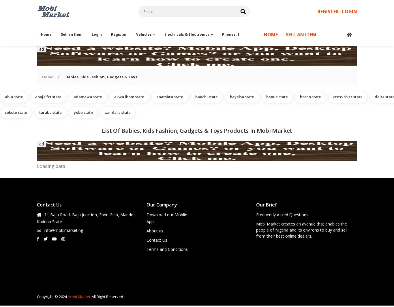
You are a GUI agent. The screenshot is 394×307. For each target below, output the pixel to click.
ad (41, 49)
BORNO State (310, 96)
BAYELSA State (242, 96)
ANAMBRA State (169, 96)
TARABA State (50, 112)
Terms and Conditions (167, 249)
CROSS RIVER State (348, 96)
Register (119, 34)
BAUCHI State (206, 96)
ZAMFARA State (118, 112)
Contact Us (157, 240)
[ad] (197, 64)
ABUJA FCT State (48, 96)
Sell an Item (71, 34)
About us (155, 231)
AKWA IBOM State (129, 96)
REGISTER (329, 11)
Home (46, 34)
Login (97, 34)
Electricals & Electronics (186, 34)
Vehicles (144, 34)
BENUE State (277, 96)
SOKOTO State (16, 112)
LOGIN (349, 11)
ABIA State (14, 96)
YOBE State (83, 112)
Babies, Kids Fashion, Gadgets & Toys (101, 76)
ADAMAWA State (88, 96)
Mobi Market (79, 296)
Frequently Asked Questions (282, 214)
